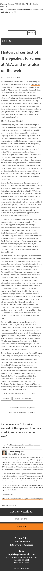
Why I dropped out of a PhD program (20, 412)
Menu (14, 41)
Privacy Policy (21, 538)
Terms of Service (21, 541)
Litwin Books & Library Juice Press (21, 22)
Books (33, 394)
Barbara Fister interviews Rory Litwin (22, 408)
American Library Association (14, 394)
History (6, 398)
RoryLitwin (16, 77)
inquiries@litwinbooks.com (21, 554)
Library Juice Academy (21, 545)
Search (31, 32)
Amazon (36, 356)
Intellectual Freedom (23, 398)
